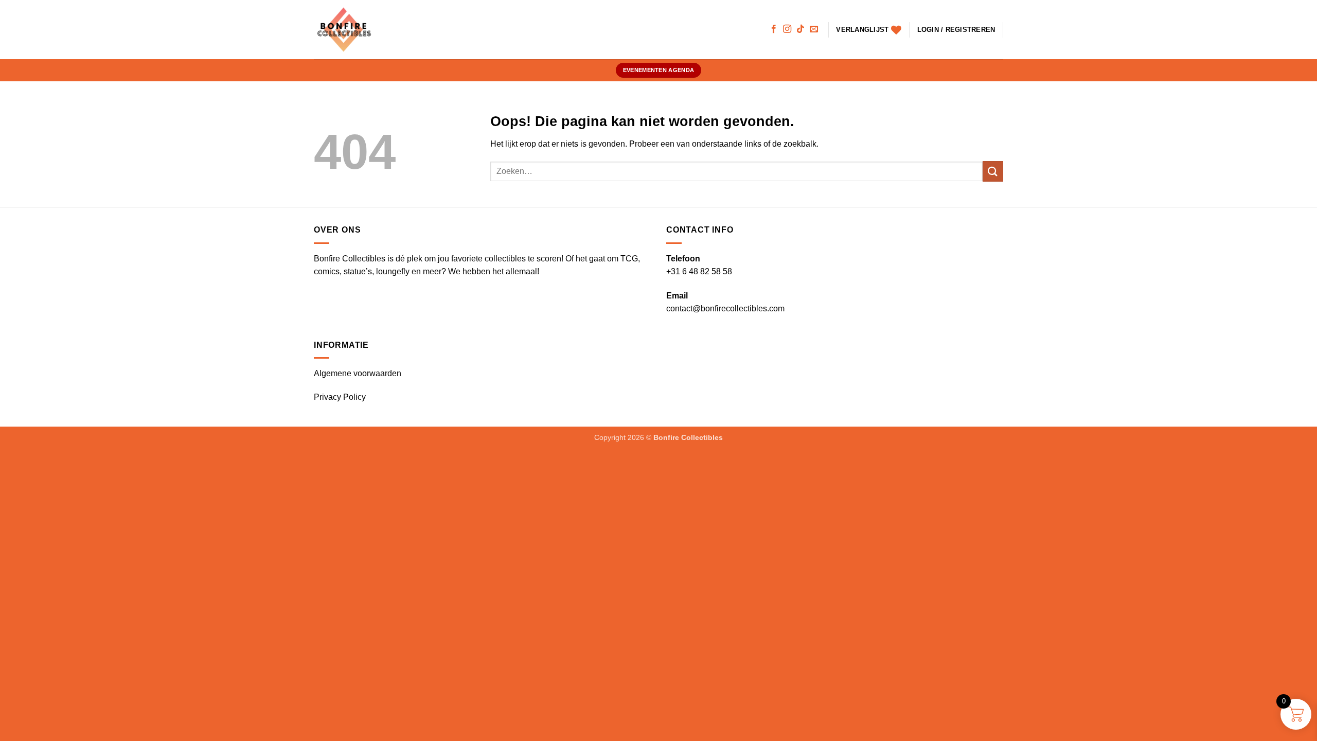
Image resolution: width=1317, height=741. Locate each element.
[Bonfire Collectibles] (349, 29)
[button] (956, 30)
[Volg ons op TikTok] (800, 29)
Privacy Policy (340, 397)
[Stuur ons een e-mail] (814, 29)
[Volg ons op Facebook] (774, 29)
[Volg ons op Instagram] (787, 29)
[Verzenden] (993, 171)
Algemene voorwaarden (357, 373)
